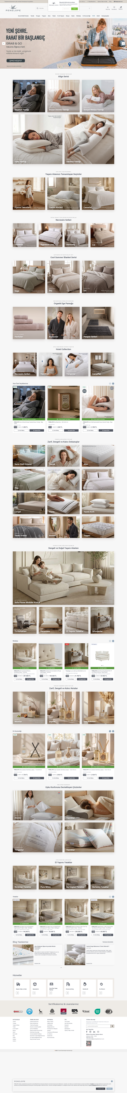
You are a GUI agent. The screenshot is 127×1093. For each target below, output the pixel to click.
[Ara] (37, 8)
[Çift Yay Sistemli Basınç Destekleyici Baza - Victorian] (25, 655)
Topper (44, 16)
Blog (110, 1)
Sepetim (67, 1026)
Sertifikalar (49, 1025)
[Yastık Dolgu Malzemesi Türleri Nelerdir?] (75, 954)
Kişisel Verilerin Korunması (36, 1030)
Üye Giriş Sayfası (68, 1023)
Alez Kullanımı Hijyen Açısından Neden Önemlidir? (45, 947)
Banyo (67, 16)
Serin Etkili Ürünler (23, 16)
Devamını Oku (37, 963)
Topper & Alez (16, 1025)
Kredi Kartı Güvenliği (34, 1032)
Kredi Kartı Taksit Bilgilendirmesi (37, 1035)
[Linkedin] (94, 1032)
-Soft (56, 1050)
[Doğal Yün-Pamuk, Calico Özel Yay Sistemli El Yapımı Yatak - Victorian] (76, 911)
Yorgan (38, 16)
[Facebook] (86, 1032)
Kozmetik (15, 1034)
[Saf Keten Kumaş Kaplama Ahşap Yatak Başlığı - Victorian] (50, 655)
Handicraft (49, 1035)
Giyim (73, 16)
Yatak (54, 16)
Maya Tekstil (50, 1021)
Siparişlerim (67, 1028)
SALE (98, 16)
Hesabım (67, 1025)
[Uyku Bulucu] (82, 1)
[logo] (13, 8)
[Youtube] (98, 1031)
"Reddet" (92, 1083)
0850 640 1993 (89, 1037)
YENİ (93, 16)
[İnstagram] (90, 1032)
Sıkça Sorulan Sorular (35, 1039)
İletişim (49, 1030)
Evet (74, 8)
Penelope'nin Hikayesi (52, 1028)
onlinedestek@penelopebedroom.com (95, 1039)
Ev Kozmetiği (86, 16)
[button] (3, 43)
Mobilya (78, 16)
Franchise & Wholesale (52, 1032)
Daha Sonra (66, 8)
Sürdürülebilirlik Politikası (36, 1034)
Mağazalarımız (119, 1)
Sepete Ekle (37, 430)
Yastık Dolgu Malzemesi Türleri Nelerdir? (97, 946)
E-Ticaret (59, 1050)
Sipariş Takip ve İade (102, 1)
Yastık (32, 16)
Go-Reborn (49, 1034)
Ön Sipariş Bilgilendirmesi (36, 1037)
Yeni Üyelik (67, 1021)
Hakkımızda (50, 1023)
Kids (14, 1035)
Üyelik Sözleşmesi (34, 1021)
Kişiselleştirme (92, 1)
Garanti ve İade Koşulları (35, 1026)
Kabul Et (109, 1088)
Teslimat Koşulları (34, 1025)
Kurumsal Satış (50, 1037)
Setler (14, 1037)
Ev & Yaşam (60, 16)
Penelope (68, 670)
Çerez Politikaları (34, 1028)
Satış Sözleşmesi (34, 1023)
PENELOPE (16, 422)
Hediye (14, 1039)
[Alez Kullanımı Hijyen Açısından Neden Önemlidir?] (23, 954)
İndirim (14, 1041)
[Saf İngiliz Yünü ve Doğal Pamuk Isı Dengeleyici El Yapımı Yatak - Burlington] (50, 911)
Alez (49, 16)
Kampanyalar (105, 16)
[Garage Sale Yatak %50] (63, 43)
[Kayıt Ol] (112, 1026)
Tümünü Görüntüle (108, 942)
